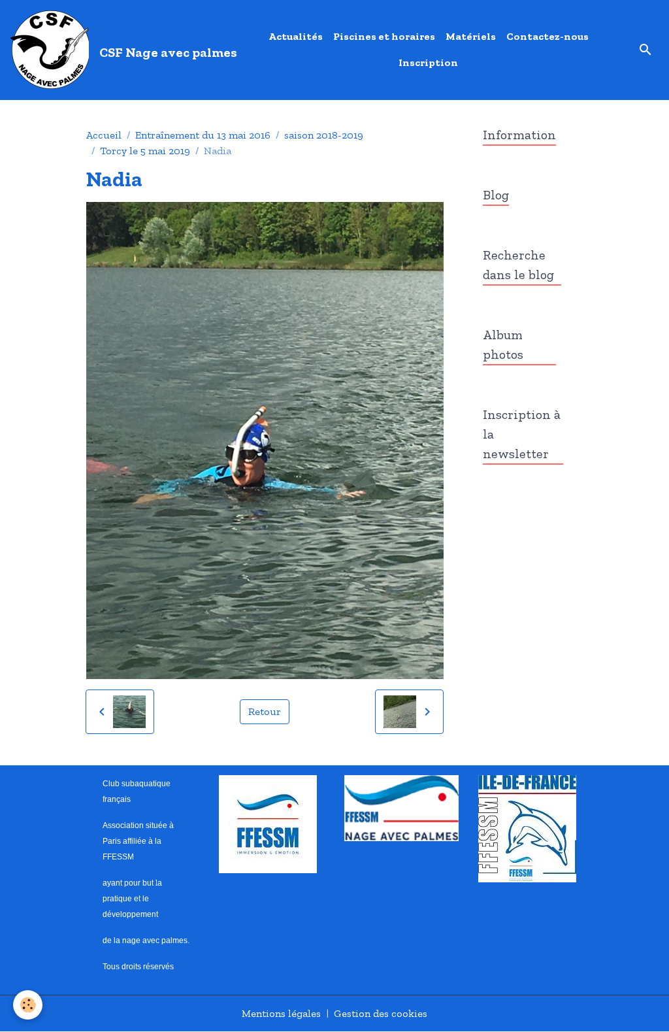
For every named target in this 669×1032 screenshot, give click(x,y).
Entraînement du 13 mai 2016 (202, 135)
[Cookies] (27, 1005)
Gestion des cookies (380, 1013)
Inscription (428, 62)
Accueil (104, 135)
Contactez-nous (547, 36)
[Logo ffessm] (268, 822)
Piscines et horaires (384, 36)
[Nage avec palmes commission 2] (401, 807)
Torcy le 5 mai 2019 (145, 150)
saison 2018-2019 (323, 135)
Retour (264, 711)
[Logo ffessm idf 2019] (527, 827)
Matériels (471, 36)
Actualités (296, 36)
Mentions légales (281, 1013)
